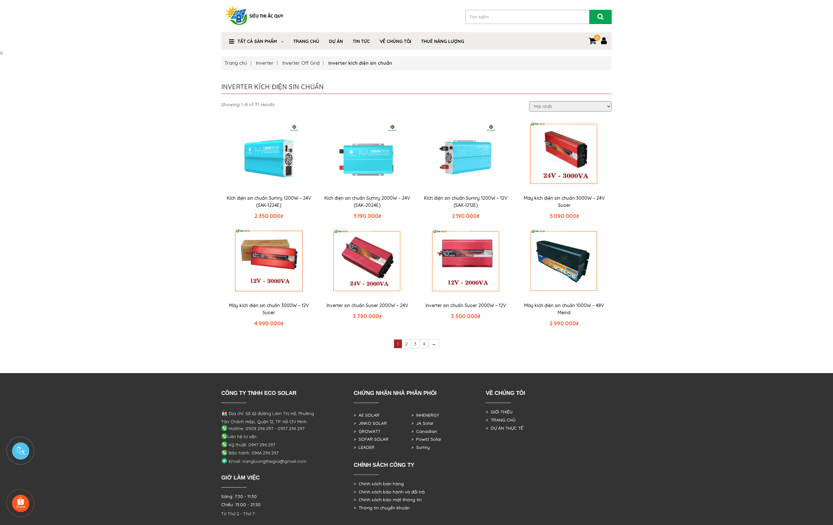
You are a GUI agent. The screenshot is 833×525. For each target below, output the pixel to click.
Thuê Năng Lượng (442, 41)
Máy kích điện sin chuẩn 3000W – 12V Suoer (269, 309)
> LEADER (364, 447)
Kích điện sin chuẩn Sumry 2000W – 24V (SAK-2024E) (367, 201)
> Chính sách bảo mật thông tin (388, 499)
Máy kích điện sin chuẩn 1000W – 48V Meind (564, 309)
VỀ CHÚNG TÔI (395, 41)
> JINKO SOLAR (370, 423)
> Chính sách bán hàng (379, 483)
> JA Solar (422, 423)
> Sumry (420, 447)
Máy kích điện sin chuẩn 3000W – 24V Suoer (564, 201)
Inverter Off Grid (301, 63)
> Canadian (424, 431)
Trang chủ (236, 63)
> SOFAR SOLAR (371, 439)
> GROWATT (367, 431)
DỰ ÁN (336, 41)
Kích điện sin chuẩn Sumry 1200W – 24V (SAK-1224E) (269, 201)
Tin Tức (361, 41)
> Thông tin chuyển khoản (382, 507)
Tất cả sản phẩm (257, 41)
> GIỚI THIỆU (499, 411)
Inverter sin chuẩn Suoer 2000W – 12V (466, 305)
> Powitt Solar (426, 439)
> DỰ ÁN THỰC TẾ (504, 428)
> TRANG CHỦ (500, 420)
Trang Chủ (306, 41)
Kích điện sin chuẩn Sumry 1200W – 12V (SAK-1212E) (465, 201)
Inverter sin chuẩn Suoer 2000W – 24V (367, 305)
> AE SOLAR (366, 415)
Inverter (265, 63)
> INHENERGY (425, 415)
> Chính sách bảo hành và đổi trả (389, 491)
